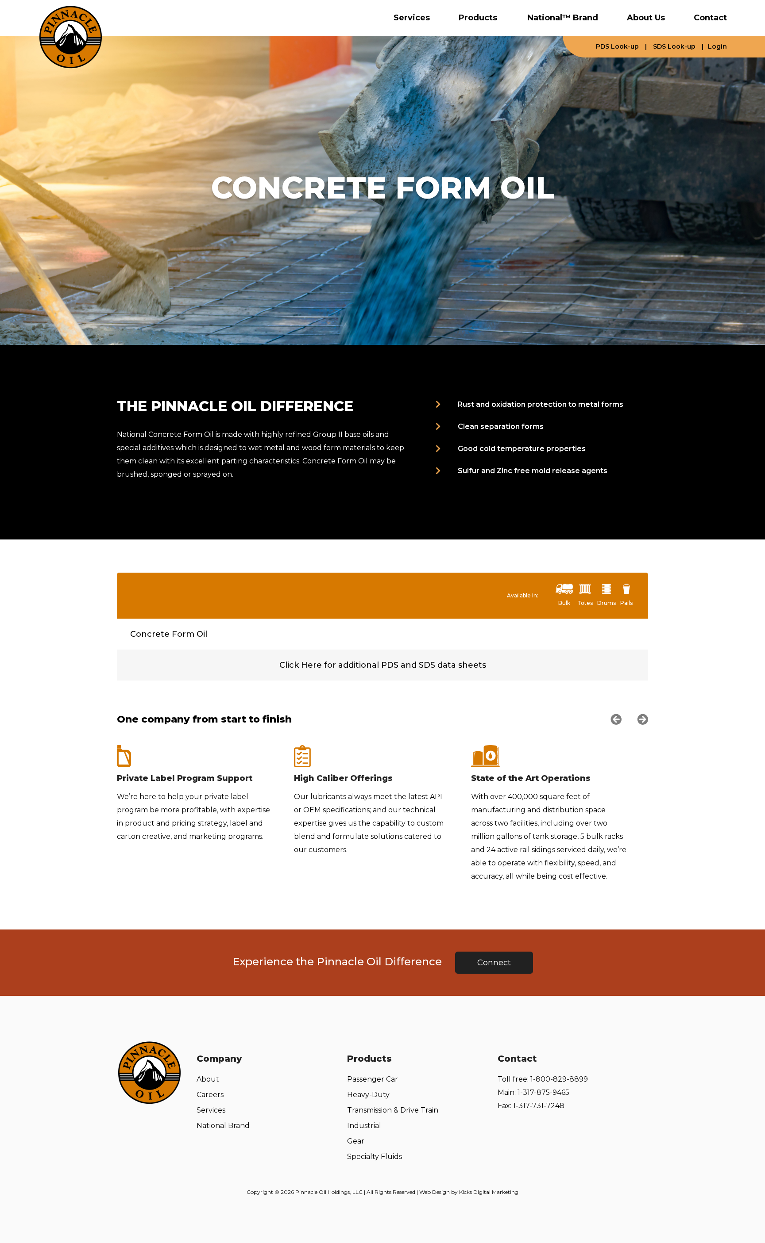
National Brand (223, 1125)
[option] (205, 794)
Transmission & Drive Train (392, 1110)
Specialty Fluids (374, 1156)
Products (478, 18)
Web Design (434, 1192)
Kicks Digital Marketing (488, 1192)
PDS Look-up (617, 46)
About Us (646, 18)
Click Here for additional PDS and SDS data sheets (382, 665)
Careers (210, 1094)
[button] (616, 719)
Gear (355, 1141)
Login (717, 46)
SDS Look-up (674, 46)
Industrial (364, 1125)
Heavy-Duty (368, 1094)
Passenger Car (372, 1079)
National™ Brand (562, 18)
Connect (494, 963)
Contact (710, 18)
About (208, 1079)
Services (412, 18)
